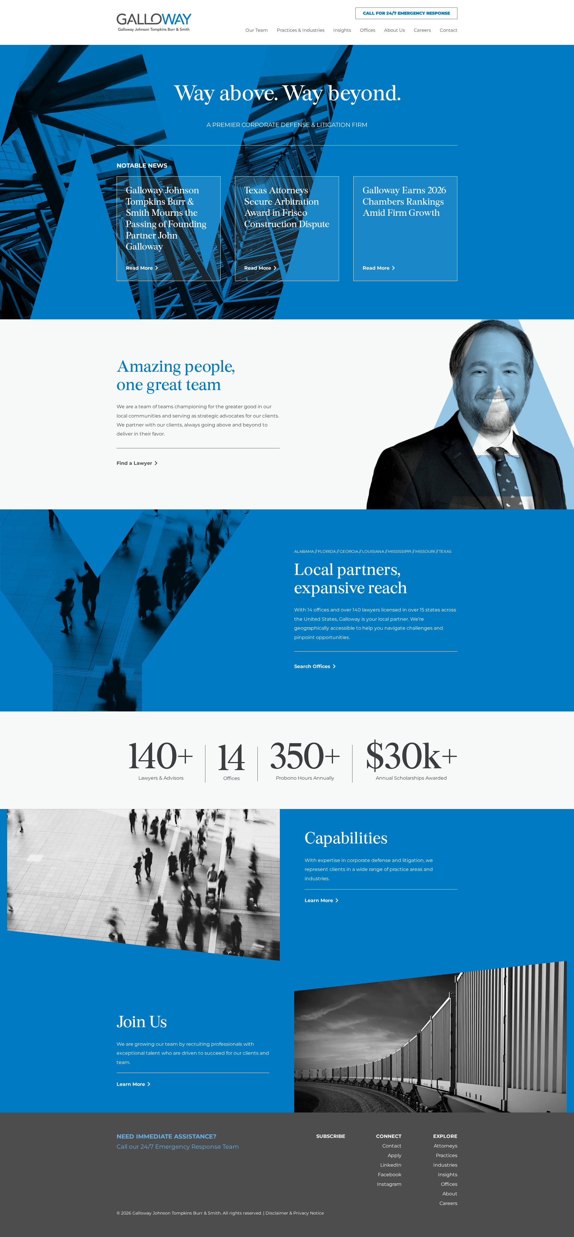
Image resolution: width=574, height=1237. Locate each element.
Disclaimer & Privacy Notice (294, 1213)
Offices (449, 1184)
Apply (395, 1155)
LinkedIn (391, 1165)
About (449, 1194)
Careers (448, 1203)
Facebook (390, 1174)
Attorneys (445, 1146)
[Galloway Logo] (154, 22)
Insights (447, 1174)
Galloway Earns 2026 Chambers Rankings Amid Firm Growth (404, 202)
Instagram (389, 1184)
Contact (392, 1146)
